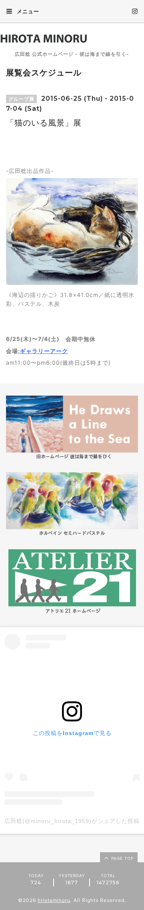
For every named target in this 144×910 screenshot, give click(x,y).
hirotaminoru (54, 900)
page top (122, 858)
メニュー (27, 11)
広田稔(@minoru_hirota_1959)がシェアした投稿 (72, 821)
